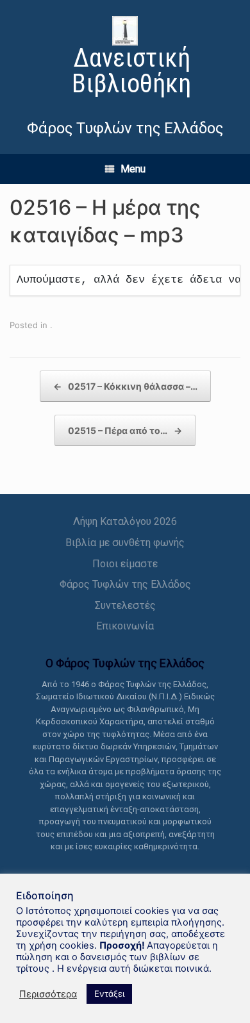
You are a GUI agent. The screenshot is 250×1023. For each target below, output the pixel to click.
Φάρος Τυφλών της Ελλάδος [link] (125, 584)
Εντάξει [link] (109, 993)
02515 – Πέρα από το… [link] (125, 430)
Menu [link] (133, 169)
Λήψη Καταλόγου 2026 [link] (125, 521)
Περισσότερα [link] (48, 994)
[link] (125, 58)
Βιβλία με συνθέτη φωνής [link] (125, 542)
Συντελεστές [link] (125, 605)
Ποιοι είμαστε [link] (125, 564)
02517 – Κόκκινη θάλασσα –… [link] (125, 386)
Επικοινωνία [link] (125, 626)
